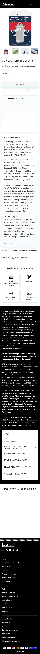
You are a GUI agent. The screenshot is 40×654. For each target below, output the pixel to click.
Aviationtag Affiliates (9, 574)
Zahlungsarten (7, 607)
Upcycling (5, 570)
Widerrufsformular (8, 637)
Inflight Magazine (8, 578)
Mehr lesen (8, 243)
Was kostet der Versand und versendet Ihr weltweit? (15, 447)
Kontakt (5, 611)
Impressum (6, 623)
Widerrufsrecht (7, 634)
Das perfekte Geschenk (10, 563)
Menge (4, 74)
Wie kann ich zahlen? (12, 441)
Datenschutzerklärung (10, 630)
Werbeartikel (6, 567)
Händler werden (7, 604)
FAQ (3, 589)
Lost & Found (7, 600)
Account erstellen (8, 593)
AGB (3, 626)
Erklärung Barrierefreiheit (11, 641)
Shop (4, 559)
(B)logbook (6, 581)
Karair (15, 386)
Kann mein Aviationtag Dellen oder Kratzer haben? (17, 467)
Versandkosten (29, 66)
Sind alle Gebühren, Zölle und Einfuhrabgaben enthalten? (15, 460)
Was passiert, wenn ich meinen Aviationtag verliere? (15, 474)
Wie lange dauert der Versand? (16, 454)
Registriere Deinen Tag (10, 596)
